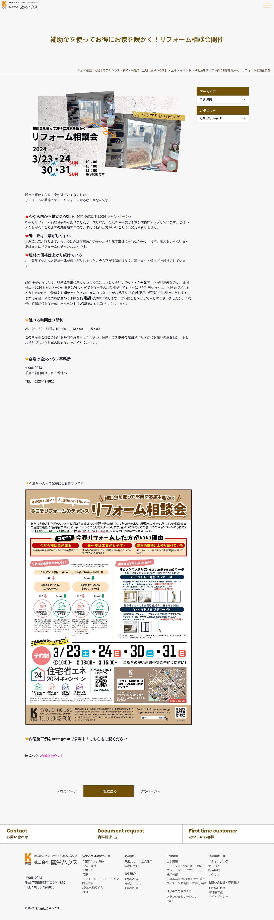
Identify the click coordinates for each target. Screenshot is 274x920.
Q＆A (169, 901)
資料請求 (214, 892)
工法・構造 (89, 866)
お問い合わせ (216, 888)
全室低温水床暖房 (93, 861)
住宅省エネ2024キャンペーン (103, 216)
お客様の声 (131, 888)
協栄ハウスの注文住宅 (138, 861)
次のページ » (150, 791)
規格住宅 (130, 866)
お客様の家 (131, 879)
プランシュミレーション (181, 896)
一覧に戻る (108, 791)
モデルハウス (132, 883)
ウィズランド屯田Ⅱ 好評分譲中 (186, 883)
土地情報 (172, 861)
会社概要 (214, 866)
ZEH (85, 891)
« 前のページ (67, 791)
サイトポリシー (218, 896)
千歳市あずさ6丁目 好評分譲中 (185, 879)
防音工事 (87, 883)
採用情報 (214, 870)
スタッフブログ (218, 861)
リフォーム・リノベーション (100, 879)
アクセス (213, 874)
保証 (85, 874)
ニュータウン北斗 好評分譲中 (185, 866)
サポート (87, 870)
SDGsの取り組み (92, 887)
